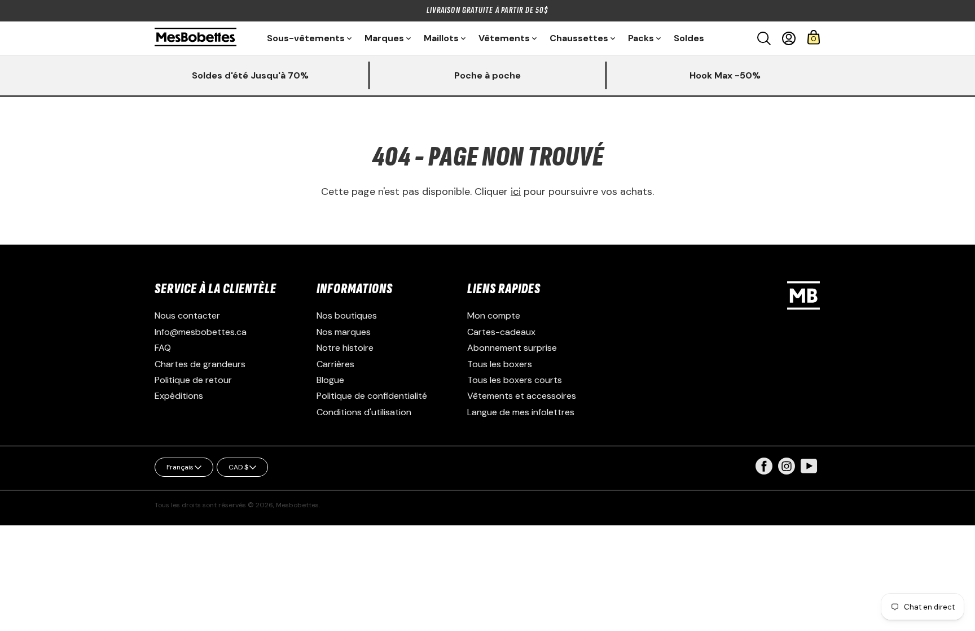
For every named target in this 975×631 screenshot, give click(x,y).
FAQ (163, 348)
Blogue (330, 380)
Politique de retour (193, 380)
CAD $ (238, 467)
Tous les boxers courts (514, 380)
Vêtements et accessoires (521, 396)
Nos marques (344, 332)
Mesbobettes (297, 505)
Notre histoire (345, 348)
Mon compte (493, 315)
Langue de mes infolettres (520, 412)
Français (180, 467)
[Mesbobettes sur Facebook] (764, 471)
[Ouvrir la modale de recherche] (764, 38)
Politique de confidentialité (372, 396)
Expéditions (179, 396)
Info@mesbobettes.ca (201, 332)
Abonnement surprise (512, 348)
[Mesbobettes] (195, 38)
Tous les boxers (499, 364)
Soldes (689, 38)
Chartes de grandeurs (200, 364)
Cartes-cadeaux (501, 332)
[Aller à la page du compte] (789, 38)
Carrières (335, 364)
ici (516, 191)
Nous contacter (187, 315)
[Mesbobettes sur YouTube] (809, 465)
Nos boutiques (347, 315)
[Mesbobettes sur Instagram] (786, 471)
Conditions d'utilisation (364, 412)
